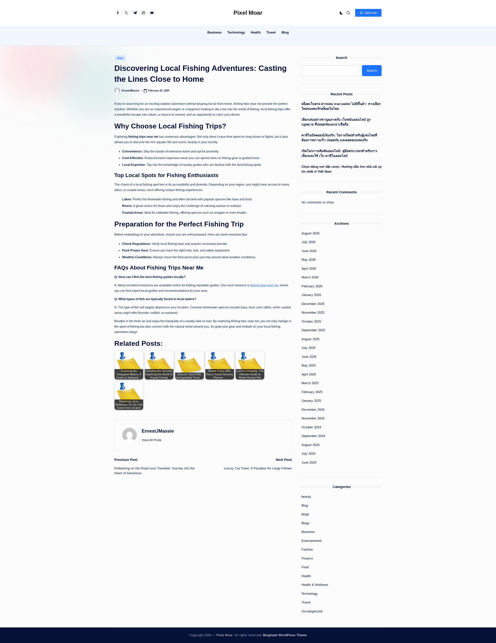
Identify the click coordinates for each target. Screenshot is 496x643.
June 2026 (308, 251)
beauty (306, 496)
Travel (305, 602)
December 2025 (312, 304)
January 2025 (311, 401)
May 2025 (308, 365)
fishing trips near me (264, 285)
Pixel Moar (248, 12)
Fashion (307, 549)
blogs (305, 514)
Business (308, 532)
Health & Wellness (314, 585)
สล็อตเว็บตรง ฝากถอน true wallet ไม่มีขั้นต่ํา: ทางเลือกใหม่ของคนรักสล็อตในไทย (341, 106)
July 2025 (308, 348)
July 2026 (308, 242)
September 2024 (313, 436)
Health (306, 576)
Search (341, 58)
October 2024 (311, 427)
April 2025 (308, 374)
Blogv (305, 523)
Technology (309, 594)
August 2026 (310, 233)
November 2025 (312, 312)
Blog (120, 58)
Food (305, 567)
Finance (307, 558)
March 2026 (310, 277)
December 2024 (312, 409)
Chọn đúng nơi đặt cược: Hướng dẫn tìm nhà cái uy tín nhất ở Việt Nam (341, 169)
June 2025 (308, 357)
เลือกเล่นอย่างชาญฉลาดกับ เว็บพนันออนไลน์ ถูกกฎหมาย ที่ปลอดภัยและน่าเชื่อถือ (336, 122)
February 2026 (311, 286)
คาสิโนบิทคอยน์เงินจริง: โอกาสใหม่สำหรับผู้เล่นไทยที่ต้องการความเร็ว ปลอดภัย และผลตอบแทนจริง (339, 137)
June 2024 (308, 462)
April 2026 (308, 268)
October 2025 (311, 321)
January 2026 (311, 295)
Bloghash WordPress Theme (285, 635)
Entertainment (311, 541)
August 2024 (310, 445)
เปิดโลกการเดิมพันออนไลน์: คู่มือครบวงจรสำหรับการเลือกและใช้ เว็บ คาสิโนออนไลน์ (339, 153)
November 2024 (312, 418)
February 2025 (311, 392)
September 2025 (313, 330)
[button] (368, 13)
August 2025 (310, 339)
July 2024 (308, 453)
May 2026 (308, 260)
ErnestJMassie (158, 431)
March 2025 (310, 383)
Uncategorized (311, 611)
